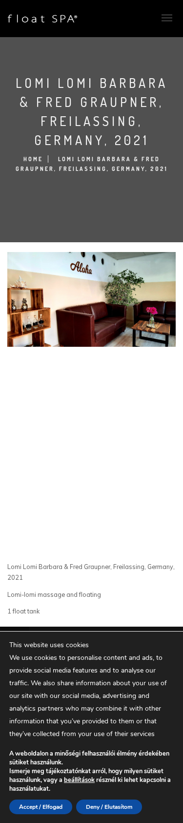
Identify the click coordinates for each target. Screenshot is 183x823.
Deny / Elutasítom (109, 807)
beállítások (79, 780)
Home (33, 159)
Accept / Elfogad (40, 807)
